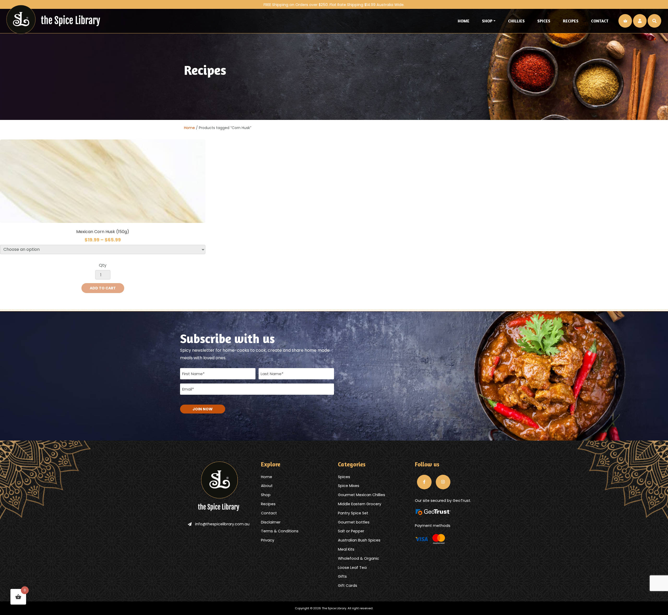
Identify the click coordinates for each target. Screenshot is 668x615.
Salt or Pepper (351, 531)
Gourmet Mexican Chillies (361, 494)
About (267, 485)
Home (463, 20)
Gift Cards (347, 585)
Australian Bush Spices (359, 540)
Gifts (342, 576)
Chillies (516, 20)
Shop (487, 20)
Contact (600, 20)
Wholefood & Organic (358, 558)
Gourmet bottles (353, 522)
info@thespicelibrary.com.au (222, 524)
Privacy (267, 540)
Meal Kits (346, 549)
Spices (543, 20)
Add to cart (103, 288)
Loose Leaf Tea (352, 567)
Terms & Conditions (280, 531)
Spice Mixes (348, 485)
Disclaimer (271, 522)
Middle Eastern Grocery (359, 504)
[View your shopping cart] (625, 21)
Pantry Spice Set (353, 513)
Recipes (570, 20)
